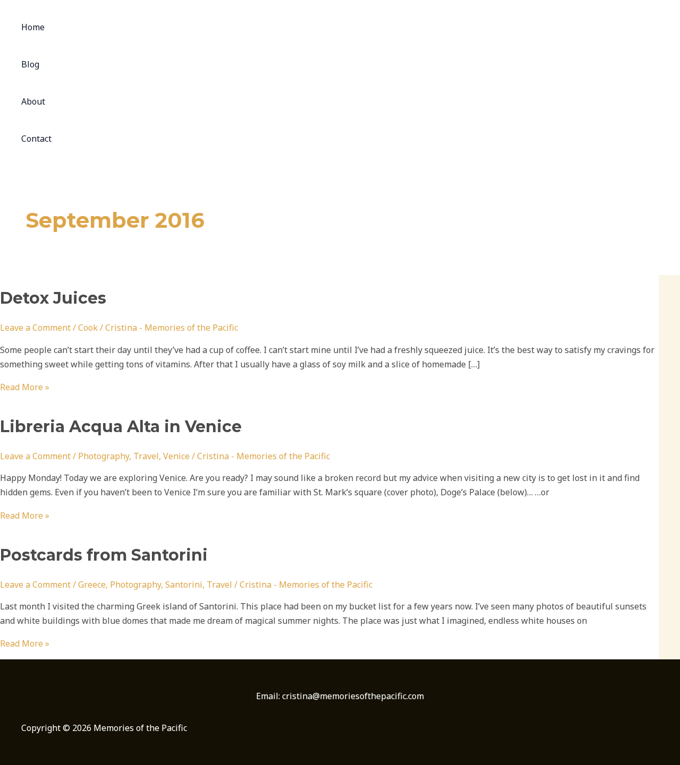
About (33, 101)
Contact (36, 138)
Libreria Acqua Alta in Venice (121, 426)
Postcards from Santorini (104, 555)
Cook (88, 327)
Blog (30, 64)
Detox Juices (53, 298)
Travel (146, 456)
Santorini (183, 584)
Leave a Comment (35, 327)
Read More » (24, 387)
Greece (92, 584)
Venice (176, 456)
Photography (103, 456)
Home (33, 27)
